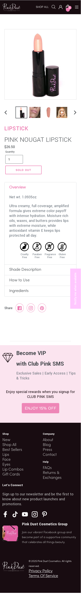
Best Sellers (12, 450)
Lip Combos (13, 470)
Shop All (9, 445)
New (6, 440)
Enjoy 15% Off (40, 408)
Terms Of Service (43, 576)
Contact (50, 455)
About (48, 440)
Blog (47, 445)
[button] (44, 7)
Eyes (6, 465)
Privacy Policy (41, 571)
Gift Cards (11, 474)
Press (47, 450)
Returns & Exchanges (52, 475)
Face (6, 460)
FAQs (47, 468)
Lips (5, 455)
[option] (20, 112)
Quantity (10, 152)
